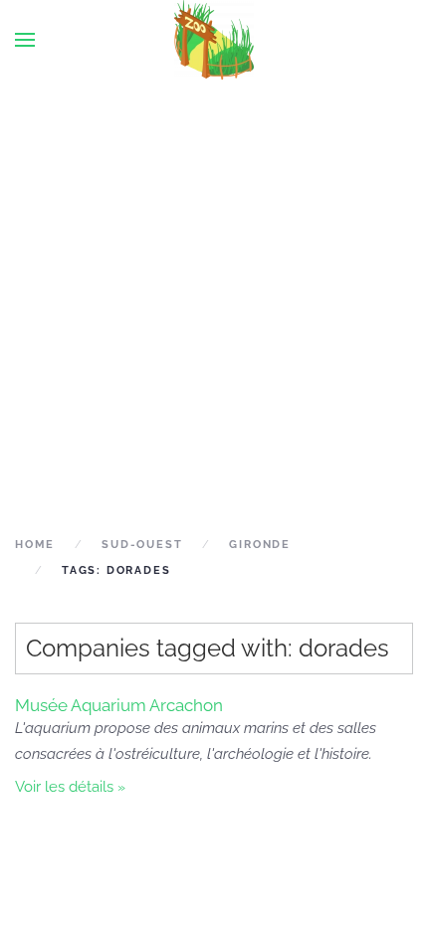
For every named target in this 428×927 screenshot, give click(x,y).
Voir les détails (64, 787)
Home (35, 544)
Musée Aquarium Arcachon (119, 705)
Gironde (260, 544)
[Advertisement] (214, 305)
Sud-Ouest (142, 544)
